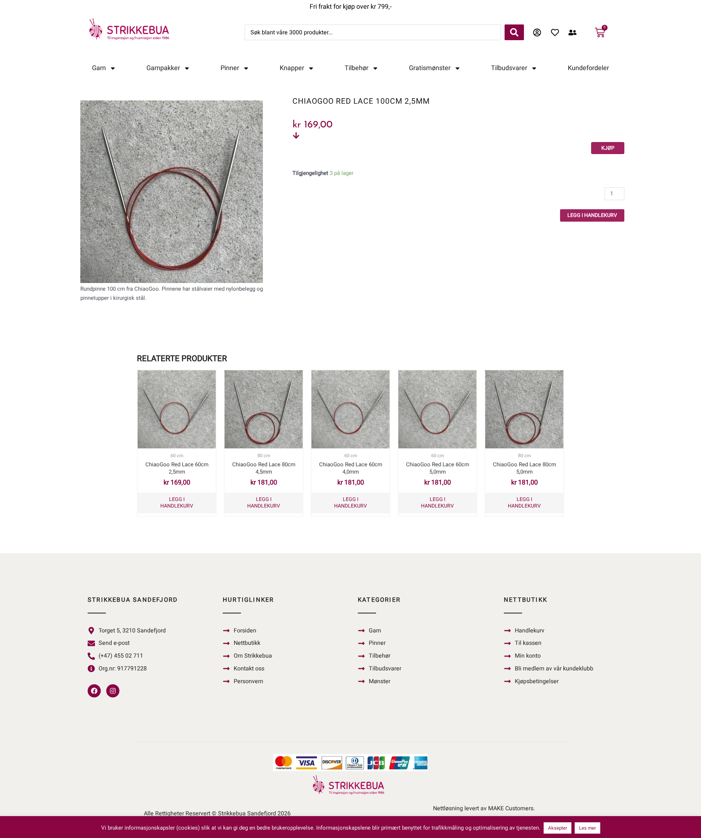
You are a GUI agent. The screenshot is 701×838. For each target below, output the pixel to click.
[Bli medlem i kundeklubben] (574, 32)
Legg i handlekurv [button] (176, 502)
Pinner (230, 68)
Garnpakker (163, 68)
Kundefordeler (588, 68)
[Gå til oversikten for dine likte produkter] (557, 32)
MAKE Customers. (511, 808)
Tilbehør (356, 68)
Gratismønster (430, 68)
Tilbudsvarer (509, 68)
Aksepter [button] (557, 827)
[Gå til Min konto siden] (539, 32)
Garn (99, 68)
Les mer (587, 827)
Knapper (292, 68)
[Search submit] (514, 32)
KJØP (607, 148)
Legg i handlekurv (592, 215)
